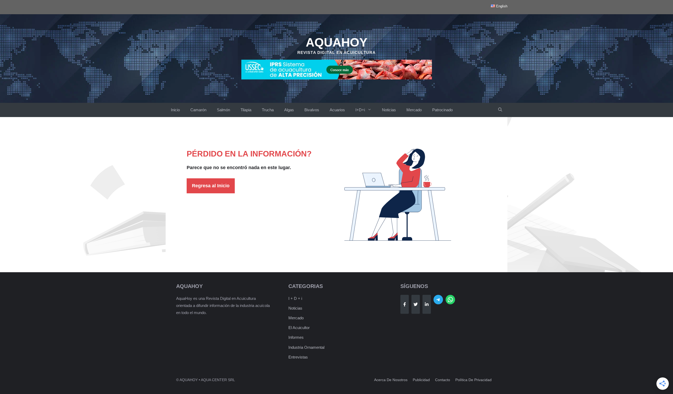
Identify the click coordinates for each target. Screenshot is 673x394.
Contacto (442, 380)
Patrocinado (442, 110)
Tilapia (246, 110)
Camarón (198, 110)
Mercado (414, 110)
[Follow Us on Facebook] (404, 304)
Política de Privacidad (473, 380)
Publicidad (421, 380)
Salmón (223, 110)
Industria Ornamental (306, 347)
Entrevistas (298, 357)
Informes (296, 337)
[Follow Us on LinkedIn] (426, 304)
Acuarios (337, 110)
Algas (289, 110)
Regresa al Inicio (211, 185)
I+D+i (360, 110)
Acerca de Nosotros (390, 380)
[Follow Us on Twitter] (415, 304)
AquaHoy (337, 42)
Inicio (175, 110)
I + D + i (295, 298)
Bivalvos (311, 110)
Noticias (389, 110)
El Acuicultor (299, 327)
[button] (500, 110)
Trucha (268, 110)
